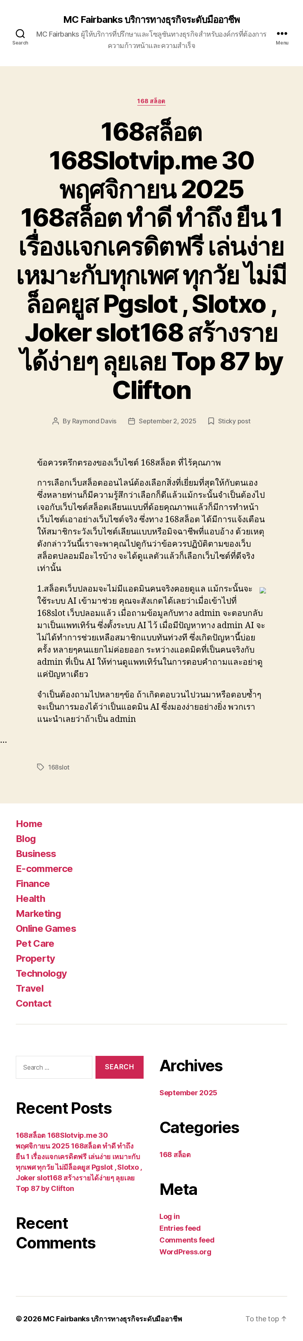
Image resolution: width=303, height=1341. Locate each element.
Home (29, 823)
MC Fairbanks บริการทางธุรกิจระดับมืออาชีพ (151, 19)
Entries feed (180, 1228)
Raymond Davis (94, 421)
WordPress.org (185, 1252)
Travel (29, 988)
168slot (58, 767)
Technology (41, 973)
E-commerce (44, 868)
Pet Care (35, 943)
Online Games (46, 928)
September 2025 (188, 1093)
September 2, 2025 (167, 421)
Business (36, 853)
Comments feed (187, 1240)
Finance (33, 883)
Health (30, 898)
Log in (169, 1216)
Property (35, 958)
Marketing (38, 913)
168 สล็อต (151, 101)
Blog (26, 838)
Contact (33, 1003)
